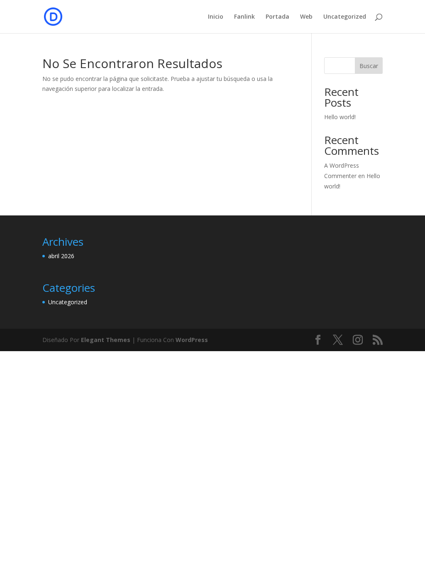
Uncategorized (344, 17)
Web (306, 17)
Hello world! (340, 117)
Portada (277, 17)
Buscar (368, 66)
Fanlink (244, 17)
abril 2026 (61, 256)
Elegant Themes (105, 340)
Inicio (215, 17)
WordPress (192, 340)
